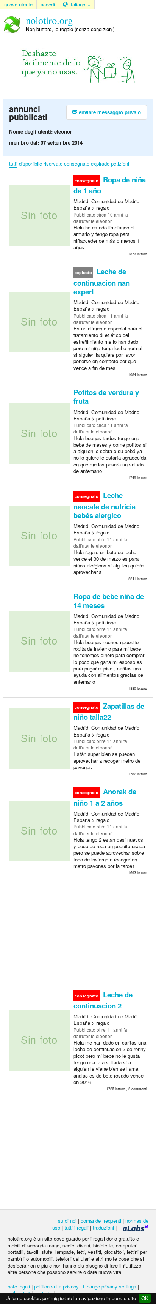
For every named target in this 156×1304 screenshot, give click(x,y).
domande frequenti (101, 1220)
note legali (19, 1286)
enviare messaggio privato (109, 112)
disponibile (30, 163)
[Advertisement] (78, 933)
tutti (13, 163)
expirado (100, 163)
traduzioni (103, 1227)
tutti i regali (76, 1227)
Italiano (77, 4)
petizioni (120, 163)
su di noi (67, 1220)
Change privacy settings (109, 1286)
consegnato (76, 163)
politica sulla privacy (56, 1286)
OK (144, 1298)
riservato (53, 163)
